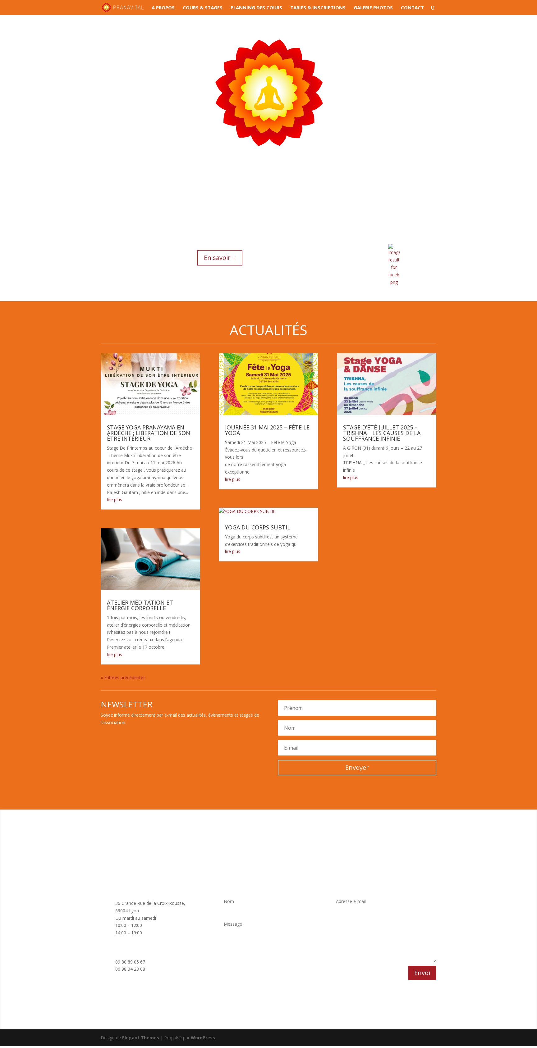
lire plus (114, 499)
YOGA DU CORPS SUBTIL (257, 527)
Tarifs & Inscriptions (318, 8)
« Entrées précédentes (123, 677)
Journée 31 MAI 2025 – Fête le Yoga (267, 430)
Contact (412, 8)
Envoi (422, 973)
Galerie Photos (373, 8)
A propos (163, 8)
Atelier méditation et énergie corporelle (140, 605)
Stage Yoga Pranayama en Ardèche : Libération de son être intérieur (148, 433)
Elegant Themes (140, 1038)
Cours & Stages (203, 8)
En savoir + (220, 257)
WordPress (203, 1038)
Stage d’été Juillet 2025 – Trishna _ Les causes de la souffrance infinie (381, 433)
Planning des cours (256, 8)
